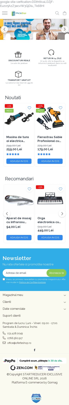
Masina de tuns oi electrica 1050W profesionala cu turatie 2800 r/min (18, 139)
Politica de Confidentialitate (32, 282)
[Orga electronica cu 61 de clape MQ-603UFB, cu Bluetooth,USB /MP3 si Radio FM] (50, 199)
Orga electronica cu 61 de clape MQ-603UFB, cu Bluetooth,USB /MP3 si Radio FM (50, 220)
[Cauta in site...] (57, 13)
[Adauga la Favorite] (29, 108)
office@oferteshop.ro (19, 343)
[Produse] (5, 13)
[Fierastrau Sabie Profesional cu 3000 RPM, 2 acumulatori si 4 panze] (50, 118)
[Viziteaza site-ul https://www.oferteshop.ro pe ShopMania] (36, 398)
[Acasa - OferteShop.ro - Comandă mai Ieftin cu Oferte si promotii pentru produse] (18, 13)
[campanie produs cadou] (34, 29)
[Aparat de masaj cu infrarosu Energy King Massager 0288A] (19, 199)
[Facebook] (34, 350)
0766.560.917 (14, 338)
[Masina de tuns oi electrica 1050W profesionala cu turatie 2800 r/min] (19, 118)
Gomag (52, 382)
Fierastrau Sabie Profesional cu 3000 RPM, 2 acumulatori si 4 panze (50, 139)
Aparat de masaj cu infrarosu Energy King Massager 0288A (18, 220)
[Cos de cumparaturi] (64, 13)
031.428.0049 (15, 333)
